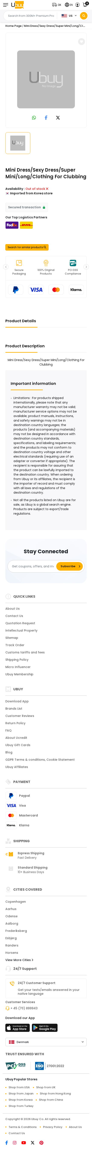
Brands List (13, 708)
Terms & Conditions (23, 1127)
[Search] (84, 16)
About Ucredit (16, 738)
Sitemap (11, 638)
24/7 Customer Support (36, 983)
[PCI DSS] (15, 1066)
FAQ (8, 730)
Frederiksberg (16, 931)
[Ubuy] (17, 5)
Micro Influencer (18, 667)
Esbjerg (11, 938)
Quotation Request (20, 623)
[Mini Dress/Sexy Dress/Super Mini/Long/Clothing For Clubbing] (46, 79)
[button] (57, 5)
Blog (8, 752)
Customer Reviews (19, 716)
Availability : (15, 189)
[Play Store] (45, 1029)
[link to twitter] (58, 118)
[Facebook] (9, 1143)
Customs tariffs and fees (25, 652)
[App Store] (18, 1029)
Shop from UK (45, 1087)
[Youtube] (26, 1143)
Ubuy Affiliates (16, 767)
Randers (11, 945)
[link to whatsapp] (34, 118)
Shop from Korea (21, 1100)
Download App (17, 701)
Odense (11, 916)
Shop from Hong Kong (55, 1093)
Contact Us (14, 616)
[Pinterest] (43, 1143)
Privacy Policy (52, 1127)
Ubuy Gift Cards (17, 745)
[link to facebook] (46, 118)
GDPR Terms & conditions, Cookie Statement (40, 759)
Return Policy (15, 723)
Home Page (13, 26)
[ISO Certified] (47, 1066)
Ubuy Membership (19, 674)
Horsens (11, 953)
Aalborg (11, 923)
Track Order (14, 645)
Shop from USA (19, 1087)
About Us (12, 608)
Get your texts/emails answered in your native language (49, 992)
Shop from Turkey (21, 1106)
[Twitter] (35, 1143)
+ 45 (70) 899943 (24, 1008)
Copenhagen (15, 901)
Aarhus (10, 909)
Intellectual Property (21, 630)
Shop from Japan (21, 1093)
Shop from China (51, 1100)
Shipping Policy (16, 660)
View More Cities (18, 960)
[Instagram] (17, 1143)
